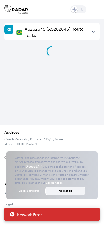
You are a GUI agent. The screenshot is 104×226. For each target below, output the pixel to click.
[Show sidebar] (8, 29)
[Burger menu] (94, 10)
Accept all (65, 190)
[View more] (93, 31)
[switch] (74, 9)
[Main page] (16, 9)
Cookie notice (54, 182)
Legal (8, 203)
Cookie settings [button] (29, 190)
